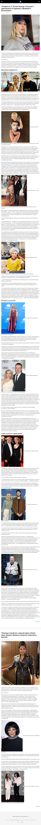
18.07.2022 (3, 12)
